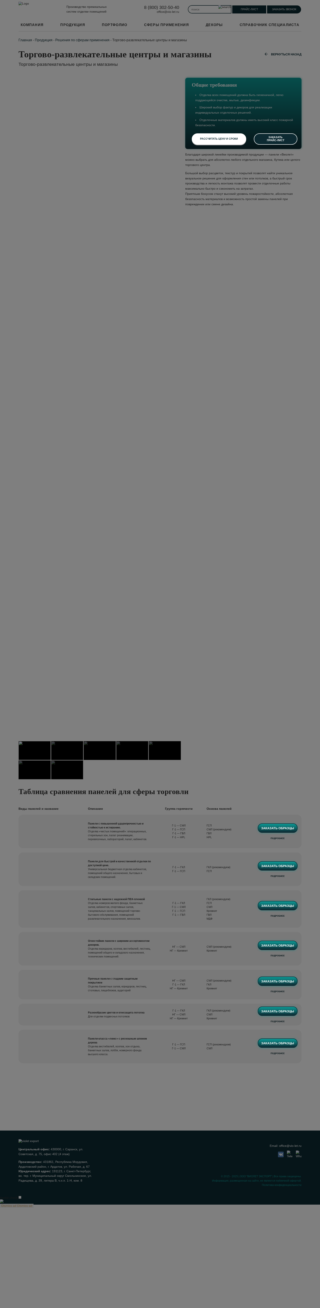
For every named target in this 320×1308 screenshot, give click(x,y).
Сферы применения (166, 25)
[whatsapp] (298, 1155)
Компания (32, 25)
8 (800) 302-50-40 (161, 7)
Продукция (72, 25)
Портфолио (114, 25)
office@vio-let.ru (168, 11)
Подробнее (278, 838)
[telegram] (290, 1155)
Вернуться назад (286, 54)
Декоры (214, 25)
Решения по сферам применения (82, 40)
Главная (25, 40)
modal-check (9, 1197)
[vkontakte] (281, 1154)
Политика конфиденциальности (281, 1185)
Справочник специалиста (269, 25)
